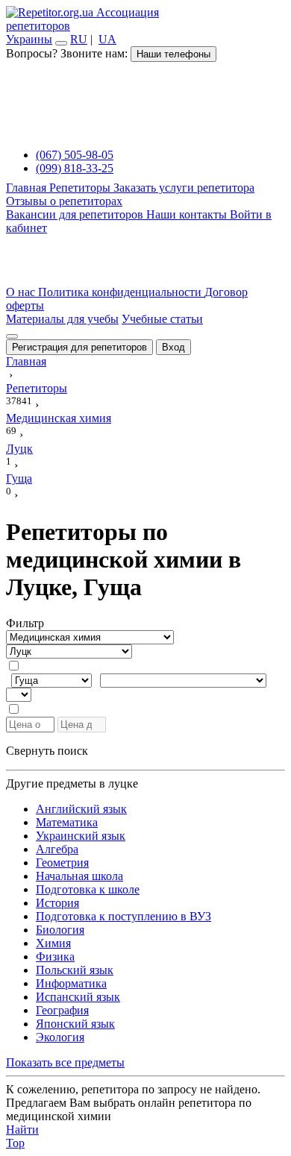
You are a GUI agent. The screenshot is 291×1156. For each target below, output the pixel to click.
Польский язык (74, 970)
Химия (53, 943)
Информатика (71, 983)
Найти (22, 1129)
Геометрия (62, 862)
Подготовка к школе (88, 889)
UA (107, 39)
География (62, 1010)
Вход (173, 347)
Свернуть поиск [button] (47, 750)
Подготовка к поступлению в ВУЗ (123, 916)
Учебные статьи (162, 318)
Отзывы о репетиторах (64, 201)
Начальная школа (79, 876)
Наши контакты (188, 214)
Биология (60, 929)
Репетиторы (81, 187)
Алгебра (57, 849)
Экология (60, 1037)
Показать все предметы (65, 1062)
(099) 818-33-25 (74, 168)
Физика (55, 956)
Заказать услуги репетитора (183, 187)
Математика (67, 822)
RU (78, 39)
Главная (27, 187)
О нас (22, 292)
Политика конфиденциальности (121, 292)
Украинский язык (80, 835)
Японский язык (75, 1023)
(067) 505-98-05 (74, 154)
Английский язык (81, 808)
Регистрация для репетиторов (79, 347)
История (57, 902)
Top (15, 1143)
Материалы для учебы (62, 318)
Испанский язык (78, 996)
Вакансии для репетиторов (76, 214)
